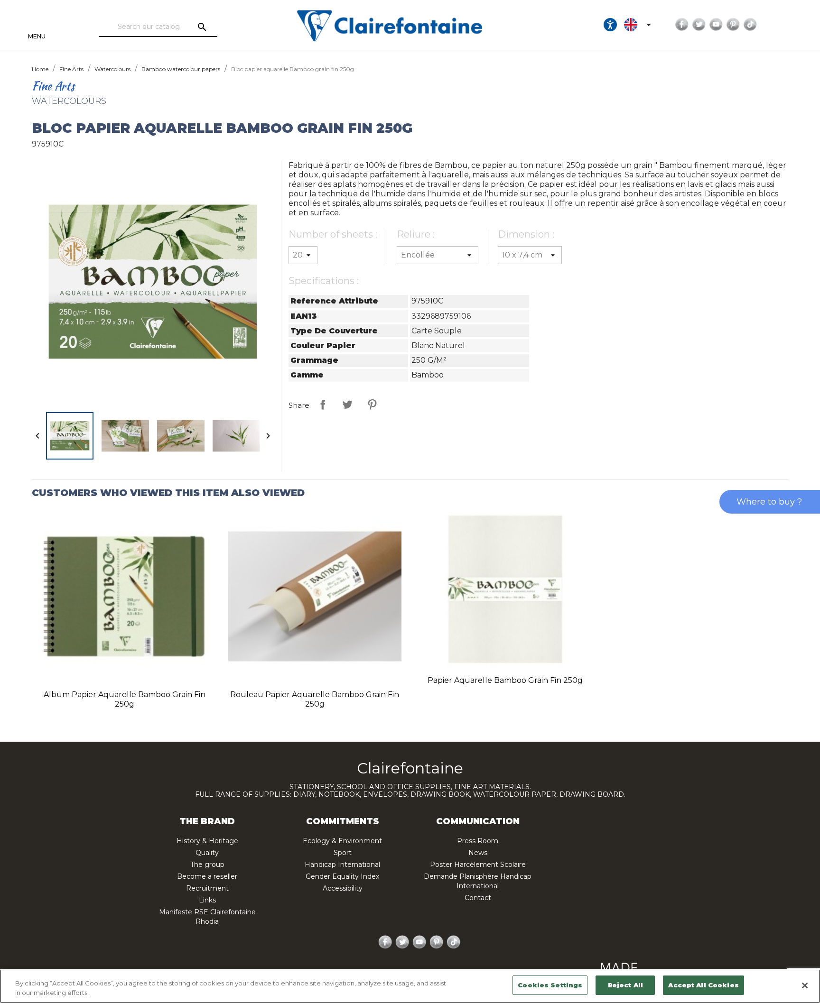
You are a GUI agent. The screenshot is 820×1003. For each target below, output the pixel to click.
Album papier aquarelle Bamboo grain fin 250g (124, 699)
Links (207, 900)
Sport (343, 852)
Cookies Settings (550, 985)
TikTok (750, 24)
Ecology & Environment (342, 841)
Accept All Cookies (703, 985)
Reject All (625, 985)
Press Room (477, 841)
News (477, 852)
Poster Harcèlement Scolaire (478, 864)
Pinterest (733, 24)
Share (322, 404)
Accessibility (343, 888)
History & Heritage (207, 841)
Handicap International (342, 864)
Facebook (682, 24)
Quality (207, 852)
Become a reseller (207, 876)
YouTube (716, 24)
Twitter (699, 24)
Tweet (347, 404)
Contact (478, 897)
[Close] (804, 985)
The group (207, 864)
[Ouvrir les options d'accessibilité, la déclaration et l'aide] (610, 24)
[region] (410, 986)
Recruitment (207, 888)
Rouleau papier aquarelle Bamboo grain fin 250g (314, 699)
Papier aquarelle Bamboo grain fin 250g (505, 680)
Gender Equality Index (342, 876)
